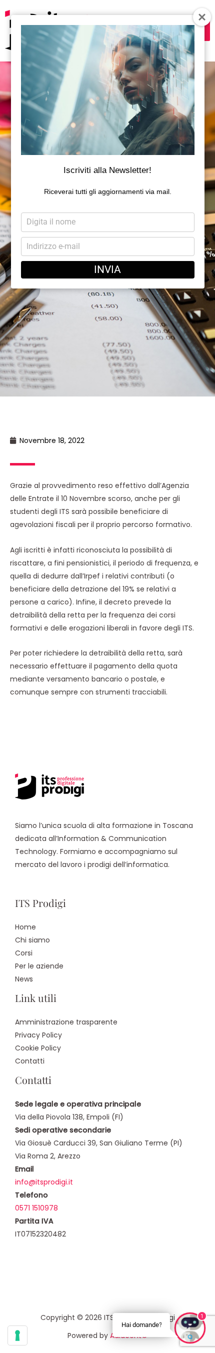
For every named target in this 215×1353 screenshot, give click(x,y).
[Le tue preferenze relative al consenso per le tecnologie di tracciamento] (17, 1335)
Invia (107, 270)
